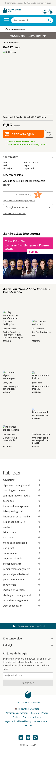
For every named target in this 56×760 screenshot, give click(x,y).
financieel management (16, 506)
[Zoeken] (49, 20)
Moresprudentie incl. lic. (40, 387)
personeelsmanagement (16, 569)
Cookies (16, 717)
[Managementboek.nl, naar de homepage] (12, 13)
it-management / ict (14, 521)
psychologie (9, 584)
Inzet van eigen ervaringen (11, 387)
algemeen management (16, 485)
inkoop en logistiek (13, 511)
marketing (8, 537)
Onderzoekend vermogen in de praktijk (40, 440)
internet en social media (16, 516)
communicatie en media (16, 495)
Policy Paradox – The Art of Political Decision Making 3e (13, 335)
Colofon (35, 713)
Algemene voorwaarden (17, 713)
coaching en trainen (14, 490)
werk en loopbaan (12, 605)
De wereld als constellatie (10, 439)
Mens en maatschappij (15, 29)
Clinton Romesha (11, 42)
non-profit (8, 548)
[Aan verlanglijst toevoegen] (49, 134)
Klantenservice (12, 638)
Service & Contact (41, 721)
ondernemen (10, 553)
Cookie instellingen (32, 717)
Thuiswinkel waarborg (28, 709)
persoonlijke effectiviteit (16, 574)
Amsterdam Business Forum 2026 (27, 247)
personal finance (12, 563)
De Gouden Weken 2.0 (41, 333)
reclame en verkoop (14, 590)
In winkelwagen (22, 134)
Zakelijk (8, 645)
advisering (8, 480)
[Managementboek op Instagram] (35, 737)
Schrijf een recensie (17, 207)
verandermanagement (15, 600)
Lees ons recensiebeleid (14, 213)
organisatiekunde (12, 558)
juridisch (7, 527)
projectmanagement (14, 579)
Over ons (28, 725)
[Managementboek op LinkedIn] (21, 737)
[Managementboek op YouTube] (28, 737)
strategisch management (17, 595)
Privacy (44, 713)
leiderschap (9, 532)
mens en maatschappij (15, 542)
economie (8, 500)
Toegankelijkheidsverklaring (17, 721)
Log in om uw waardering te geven (19, 201)
